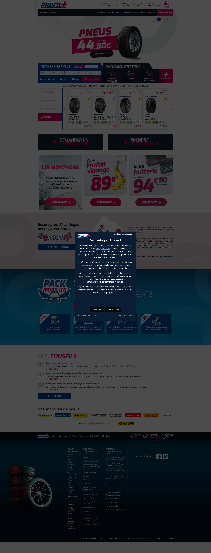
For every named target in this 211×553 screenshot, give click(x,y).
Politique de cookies (126, 315)
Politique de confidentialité (87, 315)
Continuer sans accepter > (124, 234)
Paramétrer (97, 310)
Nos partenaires (103, 248)
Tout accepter (113, 310)
